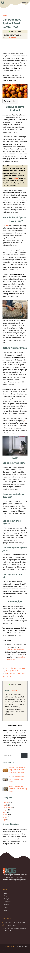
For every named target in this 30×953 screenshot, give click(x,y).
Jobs (5, 910)
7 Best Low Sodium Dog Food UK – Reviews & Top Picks (18, 788)
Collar (4, 810)
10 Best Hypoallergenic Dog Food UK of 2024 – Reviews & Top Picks (17, 769)
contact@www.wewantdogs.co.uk (15, 922)
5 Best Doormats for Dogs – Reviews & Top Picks (17, 779)
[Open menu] (3, 950)
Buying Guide (7, 807)
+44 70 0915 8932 (10, 925)
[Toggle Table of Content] (14, 101)
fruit (7, 226)
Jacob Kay (12, 37)
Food (4, 15)
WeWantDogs (10, 946)
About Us (6, 904)
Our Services (7, 902)
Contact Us (7, 907)
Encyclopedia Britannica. (15, 650)
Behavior (5, 802)
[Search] (24, 755)
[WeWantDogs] (2, 2)
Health (4, 815)
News (4, 817)
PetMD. (15, 178)
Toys (4, 820)
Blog (4, 805)
